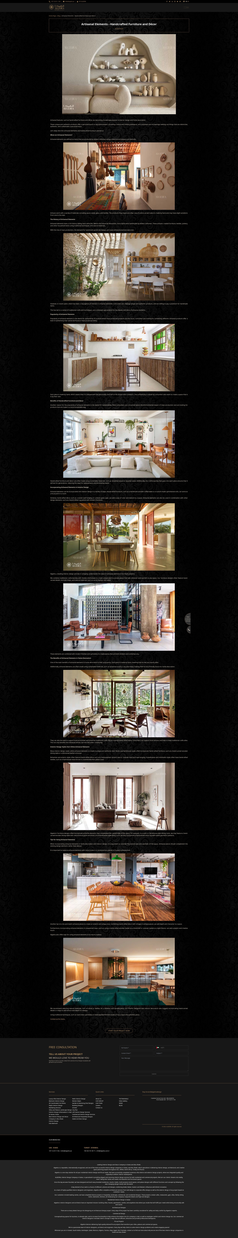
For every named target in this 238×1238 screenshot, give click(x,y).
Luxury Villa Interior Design (57, 1099)
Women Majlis (76, 1101)
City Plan (75, 1110)
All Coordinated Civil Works (57, 1103)
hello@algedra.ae (69, 1)
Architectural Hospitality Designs (82, 1117)
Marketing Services (55, 1108)
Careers (98, 1105)
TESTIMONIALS (123, 1099)
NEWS (121, 1103)
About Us (98, 1099)
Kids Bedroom (53, 1123)
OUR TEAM (99, 1103)
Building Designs (77, 1105)
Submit (154, 1074)
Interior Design (53, 1121)
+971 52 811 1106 (55, 1)
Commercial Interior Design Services (83, 1114)
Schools (74, 1108)
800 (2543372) (170, 1098)
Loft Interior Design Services (81, 1112)
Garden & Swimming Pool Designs (83, 1103)
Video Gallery (123, 1101)
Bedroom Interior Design (56, 1101)
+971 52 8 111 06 (171, 1100)
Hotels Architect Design (79, 1119)
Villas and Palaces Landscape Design (60, 1110)
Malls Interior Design (78, 1099)
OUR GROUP (99, 1101)
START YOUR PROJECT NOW (119, 1031)
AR (188, 1)
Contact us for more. (57, 1019)
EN (186, 1)
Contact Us (99, 1108)
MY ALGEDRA (82, 1)
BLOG (120, 1105)
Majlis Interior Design (55, 1105)
